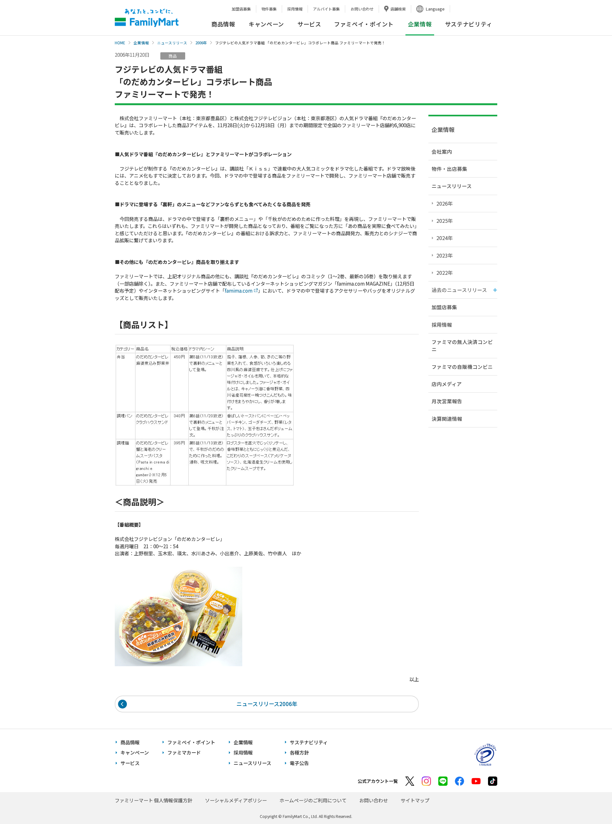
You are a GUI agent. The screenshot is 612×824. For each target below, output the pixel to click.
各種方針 (299, 752)
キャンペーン (266, 24)
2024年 (444, 237)
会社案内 (442, 151)
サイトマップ (415, 800)
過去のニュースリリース (459, 289)
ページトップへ (591, 803)
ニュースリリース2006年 (267, 704)
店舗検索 (398, 8)
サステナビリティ (468, 24)
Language (435, 9)
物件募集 (269, 8)
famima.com (238, 290)
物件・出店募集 (449, 168)
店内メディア (447, 383)
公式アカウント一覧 (378, 781)
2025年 (444, 220)
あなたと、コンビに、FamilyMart (146, 18)
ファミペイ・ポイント (364, 24)
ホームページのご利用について (313, 800)
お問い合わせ (362, 8)
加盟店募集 (241, 8)
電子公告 (299, 763)
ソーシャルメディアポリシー (236, 800)
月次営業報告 (447, 401)
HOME (120, 42)
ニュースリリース (172, 42)
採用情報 (294, 8)
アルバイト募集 (326, 8)
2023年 (444, 255)
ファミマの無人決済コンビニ (462, 345)
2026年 (444, 203)
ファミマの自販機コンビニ (462, 366)
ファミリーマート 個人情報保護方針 (153, 800)
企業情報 (141, 42)
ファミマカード (184, 752)
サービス (309, 24)
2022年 (444, 272)
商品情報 (223, 24)
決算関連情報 (447, 418)
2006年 (201, 42)
